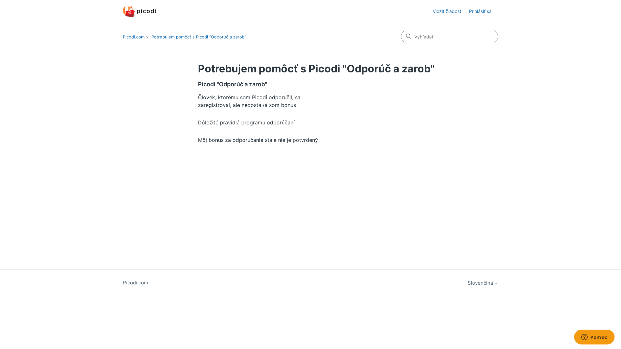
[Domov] (139, 11)
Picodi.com (134, 36)
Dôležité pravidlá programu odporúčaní (246, 122)
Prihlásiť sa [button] (480, 11)
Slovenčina (481, 283)
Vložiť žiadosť (447, 11)
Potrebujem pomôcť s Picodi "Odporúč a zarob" (198, 36)
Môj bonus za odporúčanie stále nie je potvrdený (258, 140)
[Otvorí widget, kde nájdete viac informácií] (594, 338)
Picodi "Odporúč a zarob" (232, 84)
